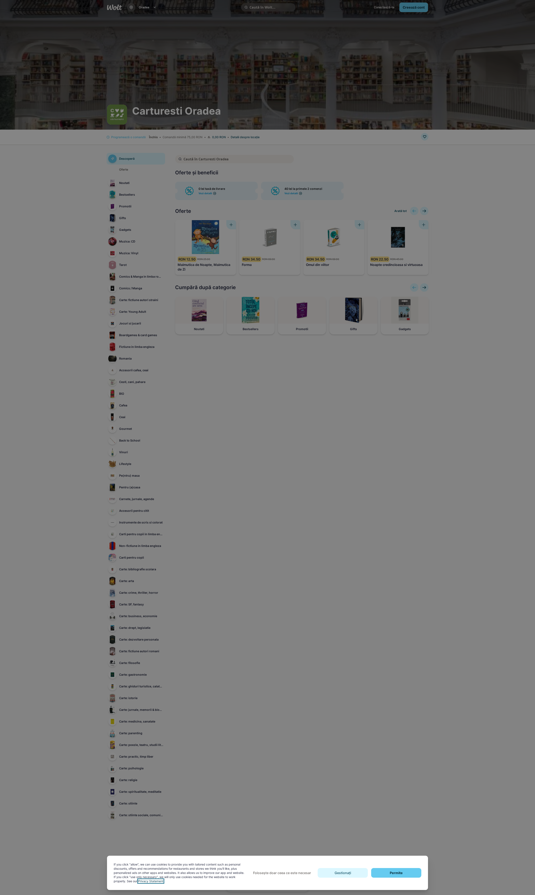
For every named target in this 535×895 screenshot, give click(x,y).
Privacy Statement (150, 881)
